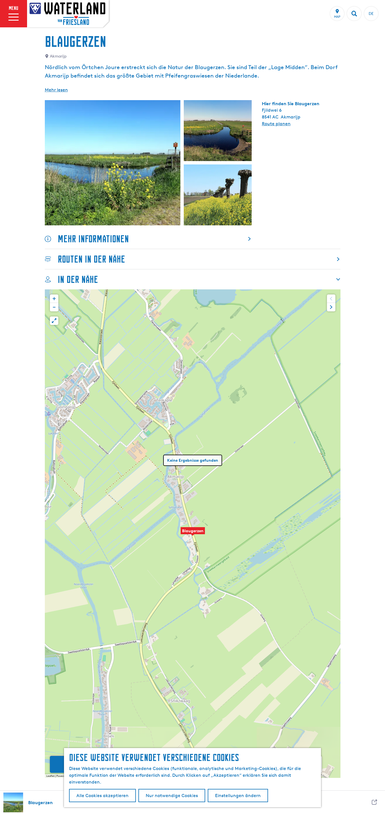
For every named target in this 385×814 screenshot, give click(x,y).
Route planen (276, 123)
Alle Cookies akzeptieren (102, 795)
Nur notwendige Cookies (172, 795)
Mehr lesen (56, 90)
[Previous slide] (331, 298)
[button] (192, 533)
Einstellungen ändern (238, 795)
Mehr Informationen (93, 238)
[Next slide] (331, 307)
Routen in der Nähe (91, 259)
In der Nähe (78, 279)
